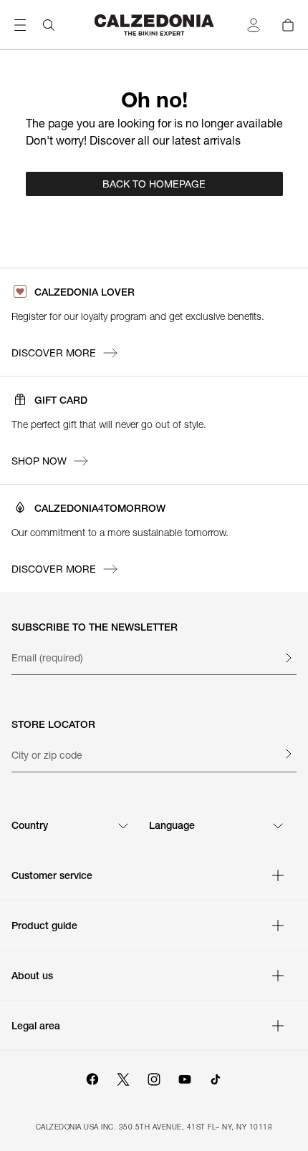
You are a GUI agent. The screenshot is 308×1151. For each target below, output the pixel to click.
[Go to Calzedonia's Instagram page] (154, 1077)
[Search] (48, 25)
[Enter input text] (288, 657)
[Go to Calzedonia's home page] (154, 25)
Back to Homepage (154, 184)
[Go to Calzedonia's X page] (123, 1077)
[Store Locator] (288, 753)
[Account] (253, 25)
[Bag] (288, 25)
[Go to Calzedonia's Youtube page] (184, 1077)
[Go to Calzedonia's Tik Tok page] (215, 1077)
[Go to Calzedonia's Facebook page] (92, 1077)
